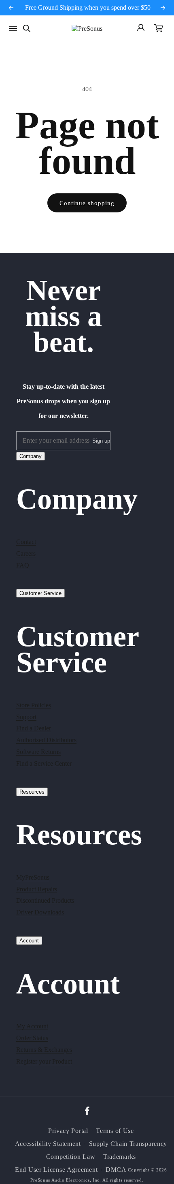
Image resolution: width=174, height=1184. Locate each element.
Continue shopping (87, 203)
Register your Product (44, 1061)
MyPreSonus (32, 877)
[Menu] (12, 29)
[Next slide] (163, 7)
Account (29, 941)
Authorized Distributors (46, 740)
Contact (26, 541)
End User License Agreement (56, 1169)
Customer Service (40, 593)
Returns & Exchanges (44, 1049)
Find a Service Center (44, 763)
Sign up (101, 441)
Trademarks (119, 1156)
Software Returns (38, 751)
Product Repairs (36, 889)
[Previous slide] (11, 7)
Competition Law (70, 1156)
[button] (159, 29)
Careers (26, 553)
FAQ (22, 565)
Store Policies (33, 705)
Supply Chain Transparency (128, 1143)
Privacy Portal (68, 1130)
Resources (32, 792)
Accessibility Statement (48, 1143)
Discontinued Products (45, 900)
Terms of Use (115, 1130)
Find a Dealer (33, 728)
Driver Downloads (40, 912)
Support (26, 716)
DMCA (116, 1169)
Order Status (32, 1037)
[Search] (27, 28)
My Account (32, 1026)
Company (30, 456)
